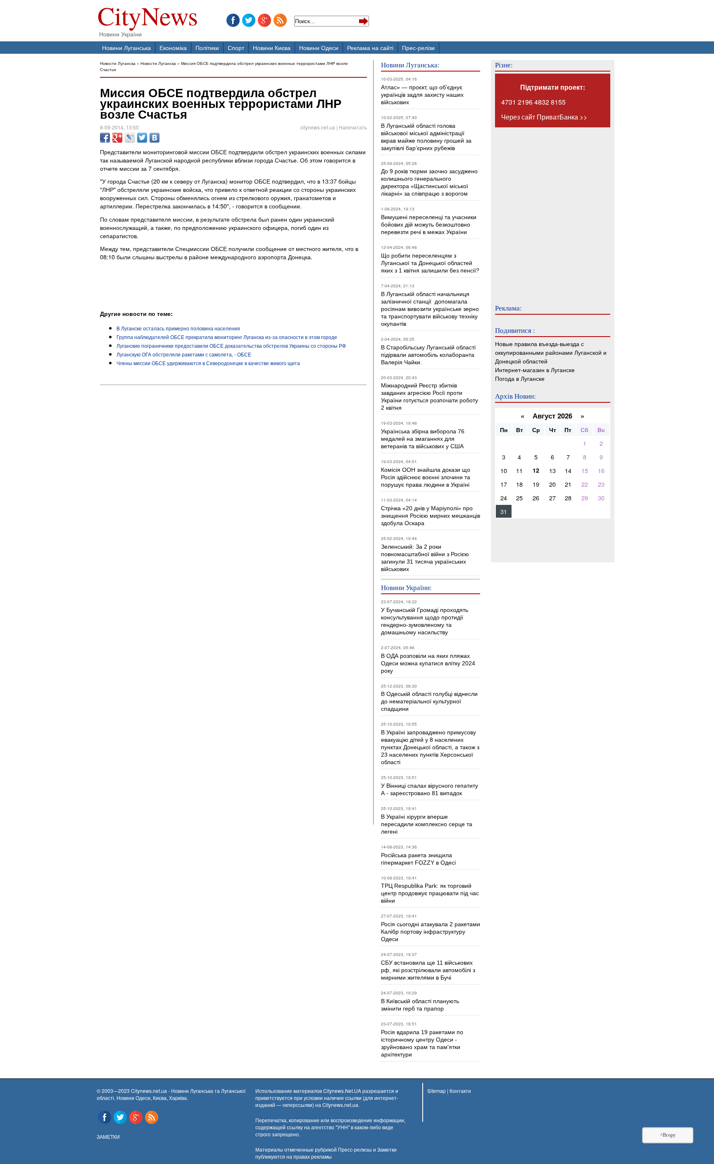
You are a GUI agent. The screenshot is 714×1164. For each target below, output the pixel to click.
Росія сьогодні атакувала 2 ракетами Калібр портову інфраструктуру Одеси (430, 931)
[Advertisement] (196, 286)
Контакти (460, 1090)
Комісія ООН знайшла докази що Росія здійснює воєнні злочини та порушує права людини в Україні (425, 477)
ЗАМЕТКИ (108, 1136)
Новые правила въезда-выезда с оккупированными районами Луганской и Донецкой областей (551, 352)
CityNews (148, 17)
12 (536, 470)
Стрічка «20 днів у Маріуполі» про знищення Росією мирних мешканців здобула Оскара (430, 515)
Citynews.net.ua (340, 1104)
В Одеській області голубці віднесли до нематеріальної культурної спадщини (429, 701)
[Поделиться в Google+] (117, 138)
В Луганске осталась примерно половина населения (178, 328)
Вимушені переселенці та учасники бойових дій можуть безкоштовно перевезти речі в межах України (428, 224)
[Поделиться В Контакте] (154, 138)
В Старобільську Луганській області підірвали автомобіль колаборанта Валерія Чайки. (429, 355)
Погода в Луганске (520, 378)
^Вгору (668, 1135)
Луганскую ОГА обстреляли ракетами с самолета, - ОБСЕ (184, 354)
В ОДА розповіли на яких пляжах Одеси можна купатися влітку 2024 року (428, 663)
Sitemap (436, 1090)
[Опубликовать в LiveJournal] (130, 138)
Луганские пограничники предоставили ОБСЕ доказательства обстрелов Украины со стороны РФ (231, 345)
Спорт (236, 47)
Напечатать (353, 127)
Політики (207, 47)
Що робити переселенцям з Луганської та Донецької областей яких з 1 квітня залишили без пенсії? (430, 263)
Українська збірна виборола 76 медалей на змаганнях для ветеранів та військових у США (422, 438)
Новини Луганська (126, 47)
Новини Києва (271, 47)
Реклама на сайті (370, 47)
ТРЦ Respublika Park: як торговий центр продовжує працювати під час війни (430, 893)
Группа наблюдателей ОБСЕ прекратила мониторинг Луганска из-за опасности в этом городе (227, 336)
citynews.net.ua (317, 127)
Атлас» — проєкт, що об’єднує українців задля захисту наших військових (422, 94)
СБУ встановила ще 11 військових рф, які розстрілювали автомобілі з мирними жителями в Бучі (428, 970)
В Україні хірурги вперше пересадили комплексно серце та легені (426, 824)
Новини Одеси (318, 47)
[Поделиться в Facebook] (105, 138)
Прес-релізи (418, 47)
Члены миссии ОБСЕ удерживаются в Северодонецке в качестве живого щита (208, 362)
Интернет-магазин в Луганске (535, 369)
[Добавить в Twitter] (142, 138)
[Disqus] (233, 500)
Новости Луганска (118, 63)
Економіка (173, 47)
